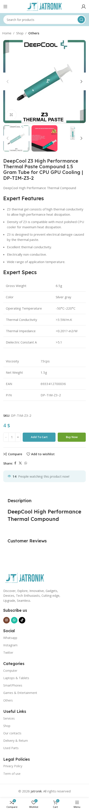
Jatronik (36, 791)
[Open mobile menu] (5, 6)
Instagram (10, 645)
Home (6, 33)
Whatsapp (10, 638)
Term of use (12, 774)
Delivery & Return (15, 740)
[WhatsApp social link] (25, 463)
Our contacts (12, 733)
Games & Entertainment (20, 693)
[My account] (83, 6)
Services (9, 718)
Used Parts (11, 748)
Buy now (72, 437)
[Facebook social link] (15, 463)
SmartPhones (12, 685)
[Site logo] (44, 6)
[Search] (81, 19)
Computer (10, 670)
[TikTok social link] (22, 620)
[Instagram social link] (6, 620)
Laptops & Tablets (16, 678)
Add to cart (39, 437)
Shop (20, 33)
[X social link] (20, 463)
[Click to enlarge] (11, 115)
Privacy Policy (12, 766)
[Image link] (24, 577)
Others (33, 33)
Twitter (8, 652)
